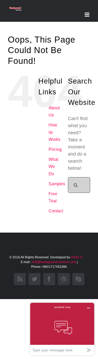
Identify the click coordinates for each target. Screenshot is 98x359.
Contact (56, 211)
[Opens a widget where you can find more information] (62, 329)
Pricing (55, 149)
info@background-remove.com (54, 262)
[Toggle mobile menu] (87, 14)
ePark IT (77, 257)
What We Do (53, 166)
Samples (57, 184)
